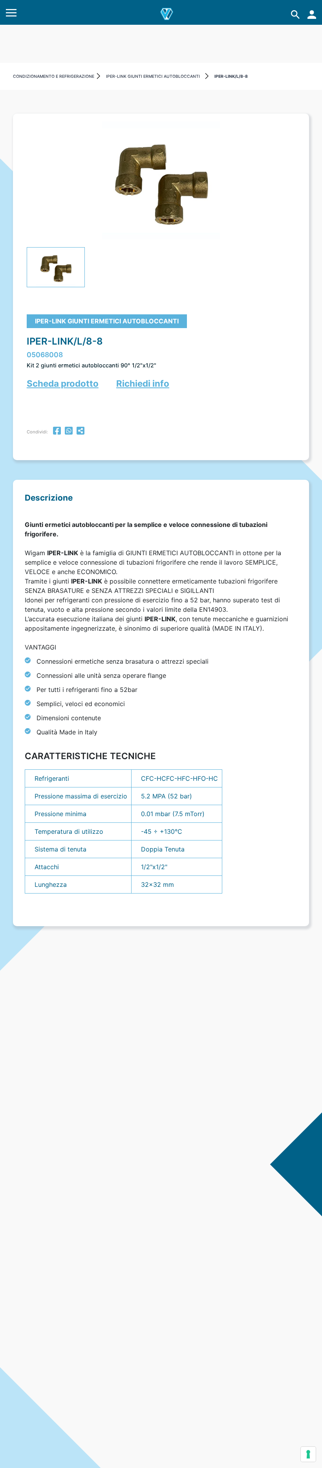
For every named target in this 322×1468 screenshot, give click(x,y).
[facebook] (57, 431)
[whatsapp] (69, 431)
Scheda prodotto (63, 383)
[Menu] (11, 14)
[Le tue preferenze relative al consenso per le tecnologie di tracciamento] (308, 1454)
